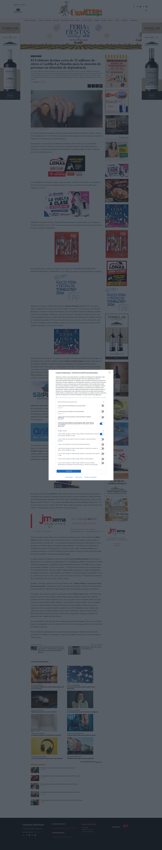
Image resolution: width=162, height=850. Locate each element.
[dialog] (81, 425)
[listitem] (81, 402)
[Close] (110, 373)
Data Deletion (69, 477)
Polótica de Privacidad (90, 477)
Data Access (78, 477)
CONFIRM (69, 471)
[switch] (102, 406)
